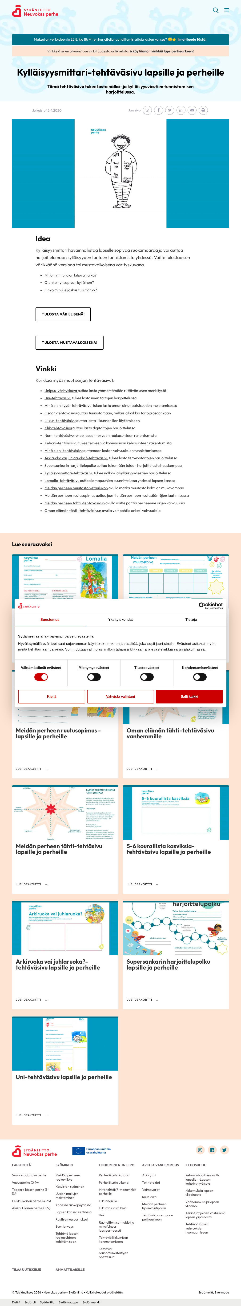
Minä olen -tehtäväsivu (63, 450)
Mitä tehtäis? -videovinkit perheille (117, 1191)
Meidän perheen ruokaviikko (68, 1177)
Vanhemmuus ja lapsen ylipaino (202, 1204)
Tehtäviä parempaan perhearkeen (157, 1217)
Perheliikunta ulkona (114, 1182)
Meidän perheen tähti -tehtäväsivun (74, 503)
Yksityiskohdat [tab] (120, 619)
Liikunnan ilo (108, 1201)
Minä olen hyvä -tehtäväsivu (67, 405)
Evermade (222, 1292)
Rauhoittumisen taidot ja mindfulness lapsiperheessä (116, 1226)
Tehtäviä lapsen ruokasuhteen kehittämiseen (67, 1237)
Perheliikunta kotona (114, 1175)
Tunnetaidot (151, 1182)
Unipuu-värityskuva (61, 390)
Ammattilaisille (70, 1270)
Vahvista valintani (120, 696)
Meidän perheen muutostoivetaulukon (76, 487)
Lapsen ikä (21, 1165)
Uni (101, 1215)
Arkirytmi (149, 1175)
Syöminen (64, 1165)
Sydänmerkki (91, 1302)
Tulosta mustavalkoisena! (69, 342)
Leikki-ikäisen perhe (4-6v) (31, 1201)
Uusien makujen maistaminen (67, 1195)
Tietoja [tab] (191, 619)
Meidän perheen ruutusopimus (69, 495)
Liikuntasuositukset (112, 1208)
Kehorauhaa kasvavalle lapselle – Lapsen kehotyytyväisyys (202, 1179)
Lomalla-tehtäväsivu (61, 480)
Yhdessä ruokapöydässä (73, 1205)
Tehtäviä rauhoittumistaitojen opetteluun (113, 1253)
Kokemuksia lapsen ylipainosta (199, 1192)
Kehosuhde (195, 1165)
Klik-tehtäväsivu (58, 427)
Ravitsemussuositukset (72, 1219)
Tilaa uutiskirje (26, 1270)
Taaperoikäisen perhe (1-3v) (30, 1191)
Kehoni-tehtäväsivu (60, 443)
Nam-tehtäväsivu (59, 435)
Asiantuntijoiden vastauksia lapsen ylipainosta (205, 1215)
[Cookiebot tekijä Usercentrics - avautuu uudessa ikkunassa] (202, 605)
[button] (216, 12)
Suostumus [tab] (50, 619)
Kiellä (51, 696)
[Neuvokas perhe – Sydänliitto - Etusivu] (34, 1151)
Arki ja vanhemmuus (160, 1165)
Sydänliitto (47, 1302)
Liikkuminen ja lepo (116, 1165)
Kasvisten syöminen (70, 1186)
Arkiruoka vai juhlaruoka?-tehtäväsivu (76, 457)
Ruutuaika (149, 1197)
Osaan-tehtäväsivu (60, 413)
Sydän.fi (30, 1302)
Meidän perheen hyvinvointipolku (154, 1206)
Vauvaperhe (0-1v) (25, 1182)
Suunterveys (65, 1226)
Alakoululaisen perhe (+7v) (31, 1208)
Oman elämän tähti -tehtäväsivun (72, 510)
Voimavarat (151, 1189)
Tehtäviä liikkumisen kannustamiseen (113, 1239)
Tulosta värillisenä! (63, 314)
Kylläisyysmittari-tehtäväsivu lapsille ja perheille (120, 72)
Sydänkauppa (68, 1302)
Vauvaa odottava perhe (29, 1175)
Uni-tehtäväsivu (57, 398)
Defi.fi (16, 1302)
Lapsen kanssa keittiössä (74, 1212)
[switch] (94, 677)
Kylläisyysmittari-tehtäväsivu (68, 473)
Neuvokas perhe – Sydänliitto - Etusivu (49, 11)
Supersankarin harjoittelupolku (70, 465)
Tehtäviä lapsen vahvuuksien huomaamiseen (197, 1228)
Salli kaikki (189, 696)
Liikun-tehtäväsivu (60, 420)
